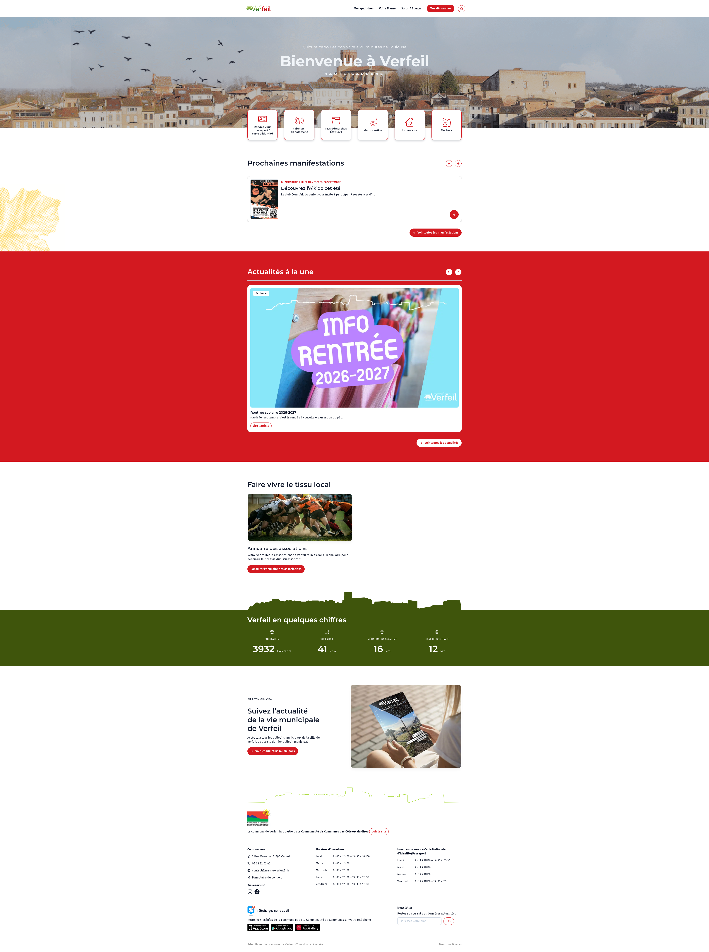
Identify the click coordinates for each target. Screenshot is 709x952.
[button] (449, 163)
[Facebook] (257, 891)
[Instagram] (250, 891)
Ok (448, 921)
